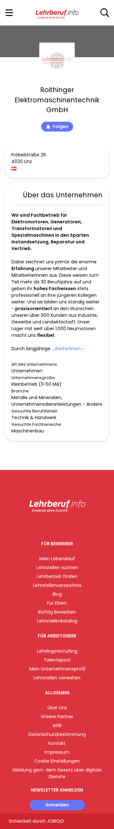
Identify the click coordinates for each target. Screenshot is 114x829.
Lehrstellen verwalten (57, 678)
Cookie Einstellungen (57, 761)
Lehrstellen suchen (57, 567)
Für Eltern (57, 603)
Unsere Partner (57, 716)
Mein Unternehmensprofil (57, 669)
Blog (57, 594)
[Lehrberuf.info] (56, 13)
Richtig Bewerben (57, 612)
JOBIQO (55, 821)
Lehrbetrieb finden (57, 576)
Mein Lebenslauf (57, 558)
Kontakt (57, 743)
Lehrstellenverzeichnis (57, 585)
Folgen (60, 126)
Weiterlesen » (69, 348)
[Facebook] (42, 525)
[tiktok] (72, 525)
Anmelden (57, 805)
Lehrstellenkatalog (57, 621)
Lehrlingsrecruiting (57, 651)
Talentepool (57, 660)
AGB (57, 725)
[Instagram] (53, 525)
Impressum (57, 752)
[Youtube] (63, 525)
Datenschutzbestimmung (57, 734)
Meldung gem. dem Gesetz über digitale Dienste (57, 773)
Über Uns (57, 707)
